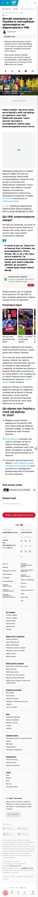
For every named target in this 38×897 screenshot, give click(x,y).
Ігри (22, 600)
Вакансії (23, 586)
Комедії (8, 726)
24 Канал (6, 198)
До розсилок (13, 814)
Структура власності (27, 590)
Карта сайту (24, 597)
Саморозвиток (11, 747)
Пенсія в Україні (11, 707)
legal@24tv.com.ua (27, 868)
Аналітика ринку (11, 760)
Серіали (9, 728)
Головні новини (11, 615)
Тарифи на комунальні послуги (17, 701)
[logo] (13, 2)
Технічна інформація (27, 580)
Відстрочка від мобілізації (15, 678)
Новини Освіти (12, 736)
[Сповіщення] (35, 3)
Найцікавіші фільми (13, 717)
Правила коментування (25, 575)
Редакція (5, 567)
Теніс (8, 781)
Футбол (16, 9)
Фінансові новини (12, 698)
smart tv (9, 834)
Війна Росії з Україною (15, 636)
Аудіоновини (10, 626)
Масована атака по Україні (15, 651)
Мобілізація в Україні (15, 664)
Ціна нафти (10, 693)
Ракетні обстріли (12, 639)
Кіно (8, 714)
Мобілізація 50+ (11, 669)
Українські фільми (12, 720)
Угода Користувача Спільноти (27, 570)
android (9, 828)
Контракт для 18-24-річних (15, 675)
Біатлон (8, 784)
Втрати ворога (11, 656)
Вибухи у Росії (11, 653)
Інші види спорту (12, 787)
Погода (8, 629)
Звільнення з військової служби (17, 666)
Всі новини (10, 612)
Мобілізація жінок (12, 672)
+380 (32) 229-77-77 (15, 866)
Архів (22, 593)
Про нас (5, 564)
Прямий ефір (10, 621)
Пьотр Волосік (12, 439)
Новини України (11, 618)
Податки (9, 704)
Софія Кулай (11, 32)
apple (23, 828)
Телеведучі (6, 578)
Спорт (8, 772)
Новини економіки (13, 690)
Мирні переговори (12, 645)
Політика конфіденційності (8, 590)
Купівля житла (11, 762)
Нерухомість (11, 757)
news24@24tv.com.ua (10, 532)
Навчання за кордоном (14, 750)
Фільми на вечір (11, 723)
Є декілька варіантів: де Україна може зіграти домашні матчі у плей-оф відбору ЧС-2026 (17, 209)
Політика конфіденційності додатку (26, 565)
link (21, 541)
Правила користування (7, 585)
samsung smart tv (23, 834)
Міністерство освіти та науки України (19, 738)
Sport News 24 (7, 9)
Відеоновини (10, 624)
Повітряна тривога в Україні (16, 648)
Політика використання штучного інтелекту (9, 596)
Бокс (7, 775)
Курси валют (10, 696)
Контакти (23, 583)
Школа (8, 741)
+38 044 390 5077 (26, 532)
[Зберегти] (32, 71)
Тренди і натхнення (13, 765)
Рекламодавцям (8, 581)
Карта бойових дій (12, 642)
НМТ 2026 (9, 744)
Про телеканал (7, 574)
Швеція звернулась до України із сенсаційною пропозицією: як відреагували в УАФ (28, 9)
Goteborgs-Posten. (10, 201)
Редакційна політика (9, 571)
